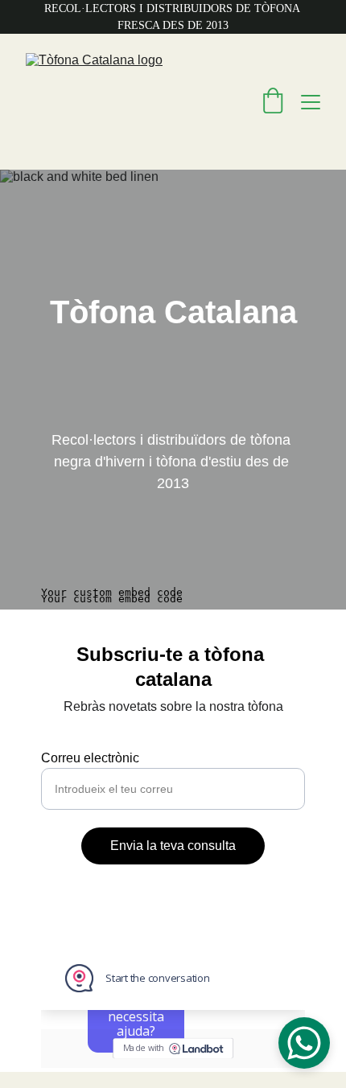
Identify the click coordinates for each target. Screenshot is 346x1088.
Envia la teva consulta (173, 845)
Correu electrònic (90, 758)
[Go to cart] (272, 102)
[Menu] (310, 102)
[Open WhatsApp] (304, 1043)
